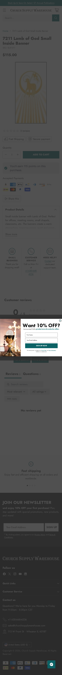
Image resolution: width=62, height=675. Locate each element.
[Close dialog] (60, 320)
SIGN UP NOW (41, 346)
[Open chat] (51, 664)
